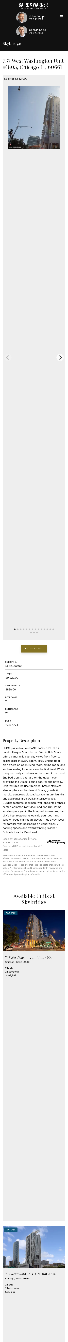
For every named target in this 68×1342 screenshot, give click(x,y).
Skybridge (12, 43)
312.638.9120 (36, 19)
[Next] (60, 357)
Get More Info (34, 648)
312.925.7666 (36, 33)
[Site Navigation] (61, 17)
